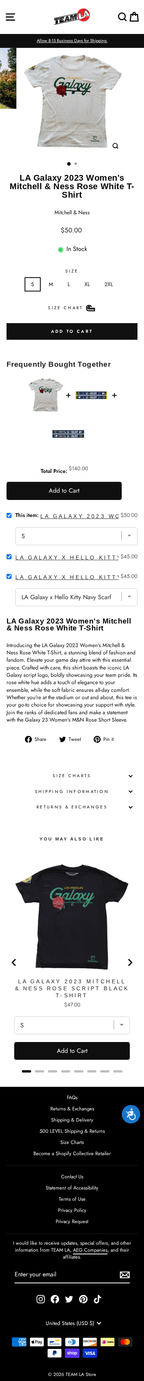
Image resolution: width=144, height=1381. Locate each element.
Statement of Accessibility (72, 1187)
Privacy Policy (72, 1210)
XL (87, 284)
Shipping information (72, 791)
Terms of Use (72, 1199)
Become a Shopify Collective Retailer (72, 1153)
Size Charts (72, 776)
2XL (108, 284)
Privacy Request (72, 1221)
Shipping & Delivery (72, 1119)
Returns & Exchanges (72, 807)
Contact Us (72, 1176)
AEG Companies (90, 1250)
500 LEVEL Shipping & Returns (72, 1131)
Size (71, 271)
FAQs (72, 1097)
